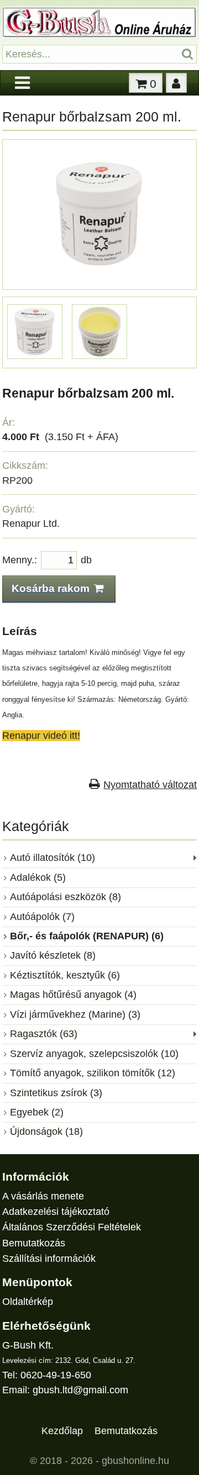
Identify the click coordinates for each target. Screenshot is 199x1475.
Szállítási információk (49, 1258)
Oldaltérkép (27, 1301)
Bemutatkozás (33, 1243)
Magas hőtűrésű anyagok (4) (73, 994)
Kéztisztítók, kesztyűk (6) (65, 975)
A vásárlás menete (43, 1196)
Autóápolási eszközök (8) (65, 896)
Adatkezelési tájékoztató (55, 1211)
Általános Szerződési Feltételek (71, 1227)
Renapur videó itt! (41, 735)
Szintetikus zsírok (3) (56, 1092)
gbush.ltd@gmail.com (80, 1389)
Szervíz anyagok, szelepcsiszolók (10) (94, 1053)
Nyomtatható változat (150, 784)
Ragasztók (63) (43, 1033)
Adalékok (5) (38, 877)
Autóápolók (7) (42, 916)
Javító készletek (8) (53, 955)
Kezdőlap (62, 1430)
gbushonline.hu (135, 1460)
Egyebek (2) (37, 1112)
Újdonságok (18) (46, 1131)
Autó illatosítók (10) (52, 857)
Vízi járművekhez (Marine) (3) (75, 1014)
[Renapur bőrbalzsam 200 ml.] (99, 278)
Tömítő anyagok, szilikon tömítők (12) (92, 1073)
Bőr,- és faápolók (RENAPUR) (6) (87, 936)
